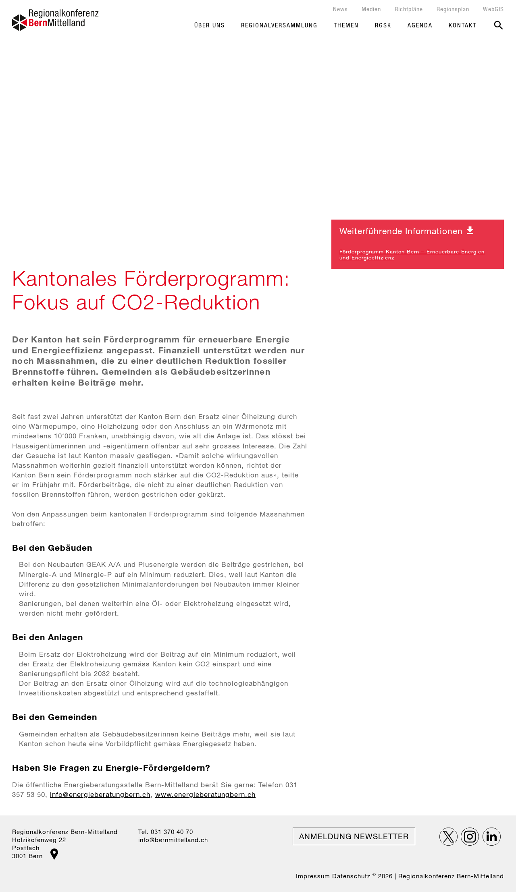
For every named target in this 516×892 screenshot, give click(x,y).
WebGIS (493, 8)
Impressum (313, 876)
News (340, 8)
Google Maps (54, 854)
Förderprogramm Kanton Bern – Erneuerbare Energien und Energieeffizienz (412, 255)
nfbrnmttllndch (174, 839)
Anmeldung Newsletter (354, 836)
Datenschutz (351, 876)
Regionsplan (453, 8)
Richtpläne (409, 8)
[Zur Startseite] (55, 20)
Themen (346, 25)
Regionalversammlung (279, 25)
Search (499, 25)
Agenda (420, 25)
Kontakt (462, 25)
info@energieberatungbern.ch (100, 794)
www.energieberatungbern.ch (205, 794)
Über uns (209, 25)
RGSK (383, 25)
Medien (371, 8)
